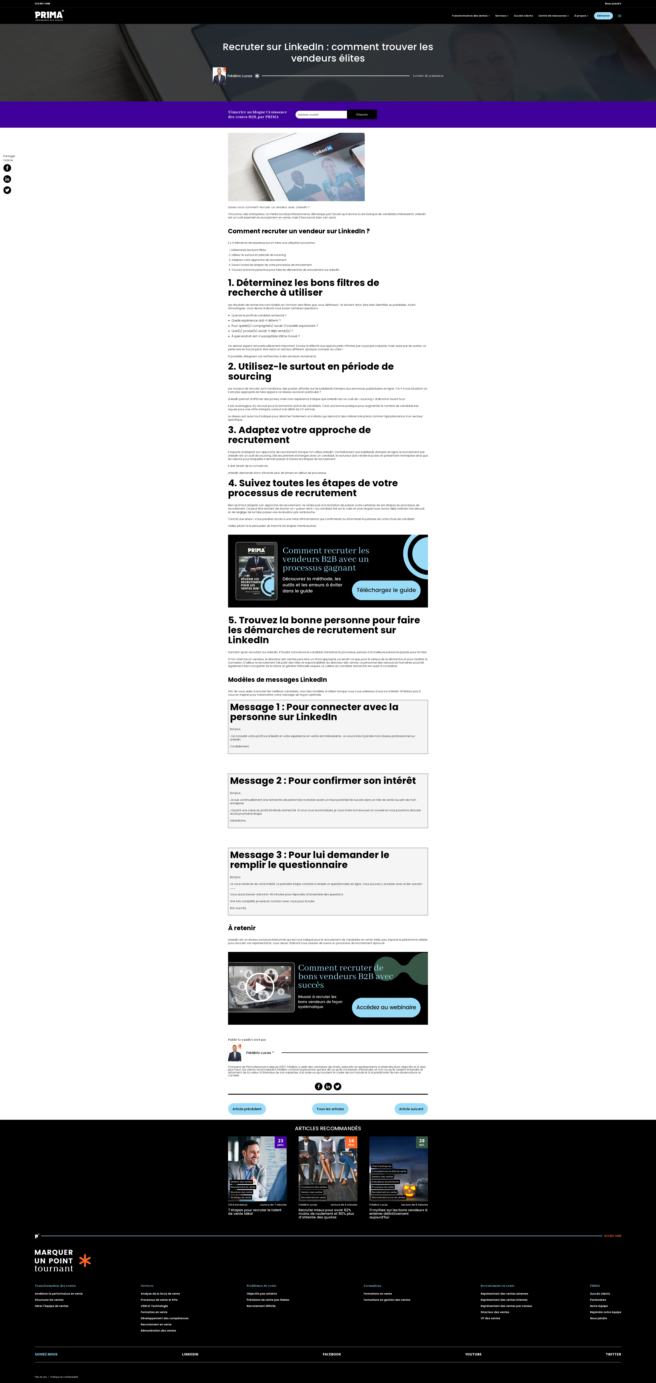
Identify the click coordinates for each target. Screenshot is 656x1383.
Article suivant (411, 1109)
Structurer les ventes (49, 1300)
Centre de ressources (552, 15)
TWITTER (613, 1354)
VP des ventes (490, 1318)
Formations (372, 1286)
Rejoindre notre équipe (605, 1312)
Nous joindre (613, 3)
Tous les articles (330, 1109)
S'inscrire (362, 114)
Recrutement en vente (156, 1324)
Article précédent (247, 1109)
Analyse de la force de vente (160, 1293)
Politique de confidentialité (64, 1377)
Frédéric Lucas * (260, 1052)
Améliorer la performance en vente (59, 1293)
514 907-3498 (42, 3)
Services (500, 15)
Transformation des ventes (470, 15)
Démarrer (603, 15)
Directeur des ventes (495, 1312)
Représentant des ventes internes (504, 1300)
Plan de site (41, 1377)
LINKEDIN (190, 1354)
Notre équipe (599, 1306)
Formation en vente (154, 1312)
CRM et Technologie (154, 1306)
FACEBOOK (332, 1354)
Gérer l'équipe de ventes (52, 1306)
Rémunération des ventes (158, 1330)
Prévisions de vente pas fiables (268, 1300)
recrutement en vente (275, 217)
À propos (580, 15)
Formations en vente (378, 1293)
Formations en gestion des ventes (387, 1300)
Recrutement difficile (261, 1306)
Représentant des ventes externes (504, 1293)
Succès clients (523, 15)
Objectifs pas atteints (262, 1293)
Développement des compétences (165, 1318)
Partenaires (598, 1300)
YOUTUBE (473, 1354)
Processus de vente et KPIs (159, 1300)
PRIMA (595, 1286)
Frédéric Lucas (240, 76)
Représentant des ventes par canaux (506, 1306)
